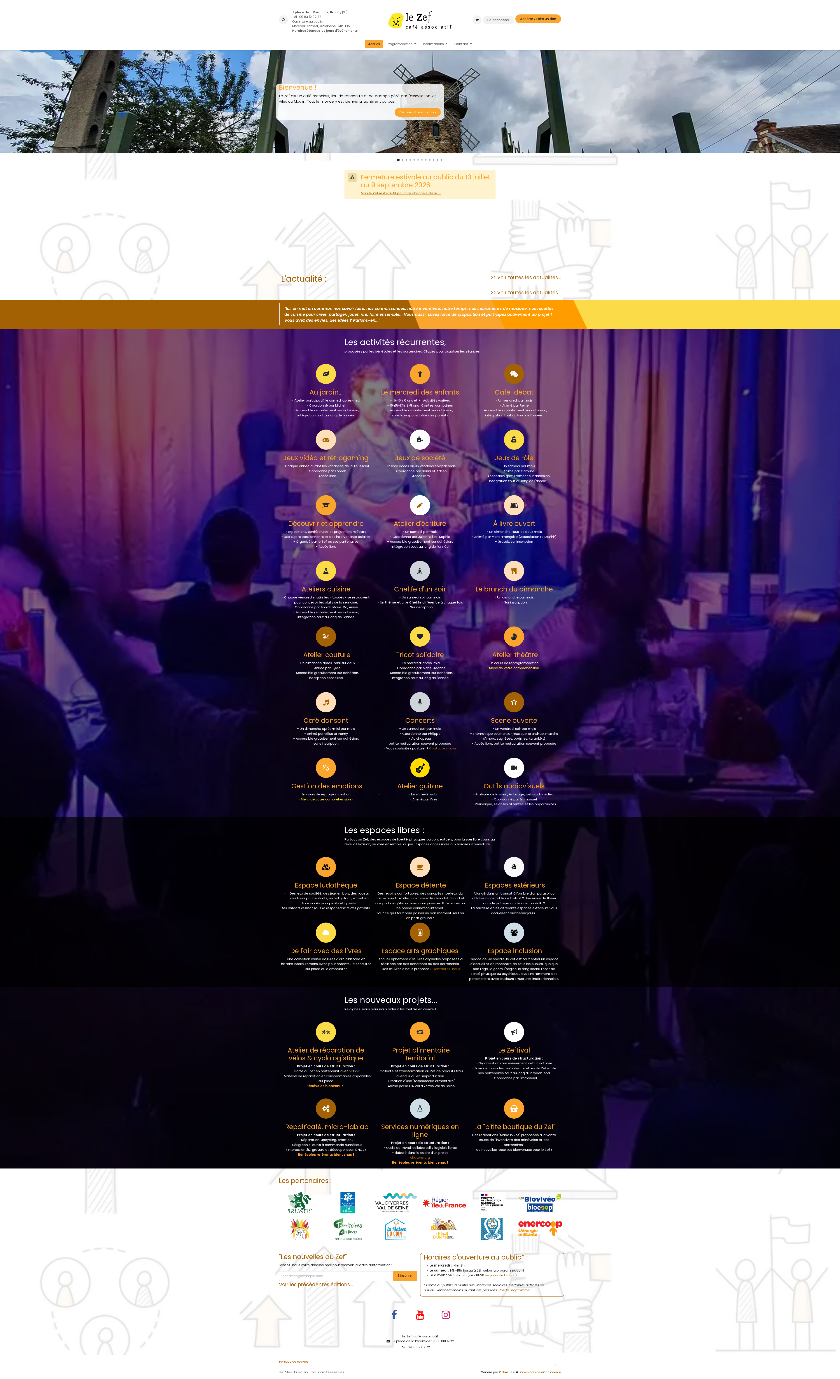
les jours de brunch (500, 1280)
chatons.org (420, 1163)
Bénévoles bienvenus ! (326, 1091)
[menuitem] (374, 44)
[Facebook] (394, 1320)
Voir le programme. (514, 1295)
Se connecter (498, 20)
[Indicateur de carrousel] (398, 165)
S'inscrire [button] (405, 1281)
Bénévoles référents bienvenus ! (326, 1160)
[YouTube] (420, 1320)
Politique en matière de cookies (302, 1372)
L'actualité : (303, 284)
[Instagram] (446, 1320)
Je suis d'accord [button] (546, 1367)
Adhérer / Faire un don (538, 18)
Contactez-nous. (446, 974)
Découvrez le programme (420, 265)
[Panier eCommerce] (477, 20)
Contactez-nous (443, 753)
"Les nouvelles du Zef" (313, 1262)
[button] (283, 20)
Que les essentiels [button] (514, 1367)
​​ (515, 1132)
